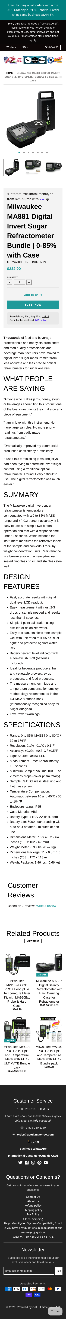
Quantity (12, 277)
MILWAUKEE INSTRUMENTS (26, 262)
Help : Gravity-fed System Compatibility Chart (33, 1223)
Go (59, 1271)
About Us (33, 1201)
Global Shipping (33, 1219)
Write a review (46, 906)
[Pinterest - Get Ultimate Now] (39, 1163)
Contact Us (33, 1196)
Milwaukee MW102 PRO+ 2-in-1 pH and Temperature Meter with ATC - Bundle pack (49, 1055)
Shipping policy (33, 1210)
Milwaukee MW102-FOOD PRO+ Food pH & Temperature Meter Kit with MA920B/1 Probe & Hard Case (17, 993)
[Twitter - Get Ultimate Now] (20, 1163)
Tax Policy (33, 1214)
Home (9, 73)
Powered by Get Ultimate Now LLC (38, 1307)
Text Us (44, 1108)
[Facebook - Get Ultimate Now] (27, 1163)
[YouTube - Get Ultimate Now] (46, 1163)
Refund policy (33, 1205)
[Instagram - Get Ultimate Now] (33, 1163)
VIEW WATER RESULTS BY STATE (33, 1236)
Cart (53, 47)
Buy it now (33, 304)
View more (33, 940)
